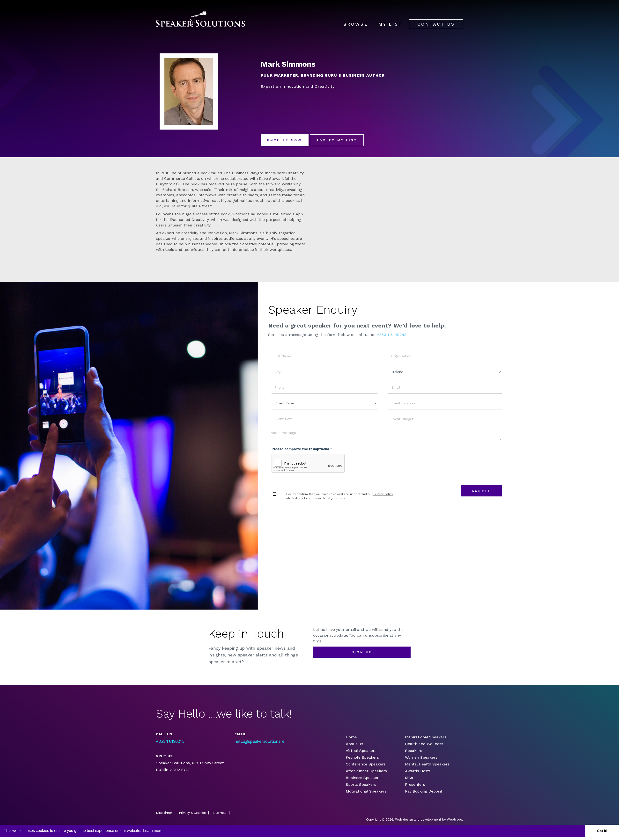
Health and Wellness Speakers (424, 747)
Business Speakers (363, 777)
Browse (355, 24)
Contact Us (436, 24)
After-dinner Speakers (366, 771)
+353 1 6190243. (392, 334)
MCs (409, 777)
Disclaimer (164, 813)
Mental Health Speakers (427, 764)
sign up (362, 652)
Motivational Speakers (366, 791)
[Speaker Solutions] (200, 19)
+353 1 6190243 (170, 741)
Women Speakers (421, 757)
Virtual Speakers (361, 750)
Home (351, 737)
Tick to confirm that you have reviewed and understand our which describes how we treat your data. (339, 496)
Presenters (415, 784)
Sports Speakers (361, 784)
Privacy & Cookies (192, 813)
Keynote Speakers (362, 757)
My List (390, 24)
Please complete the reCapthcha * (302, 449)
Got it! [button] (602, 831)
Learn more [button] (152, 831)
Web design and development (418, 819)
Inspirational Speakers (425, 737)
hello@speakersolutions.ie (259, 741)
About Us (354, 744)
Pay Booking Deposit (423, 791)
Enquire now (284, 140)
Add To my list (336, 140)
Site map (220, 813)
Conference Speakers (366, 764)
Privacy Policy (383, 494)
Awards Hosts (418, 771)
